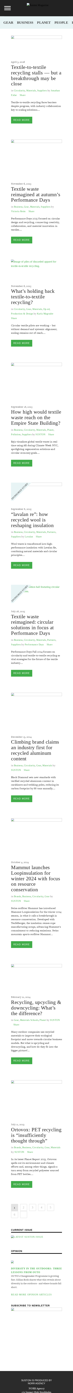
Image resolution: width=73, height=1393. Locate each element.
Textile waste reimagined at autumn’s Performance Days (35, 194)
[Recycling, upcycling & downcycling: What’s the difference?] (36, 976)
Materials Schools (29, 1020)
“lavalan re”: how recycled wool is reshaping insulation (32, 519)
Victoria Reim (18, 211)
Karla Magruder (45, 313)
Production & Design (22, 313)
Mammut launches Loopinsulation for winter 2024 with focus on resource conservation (35, 878)
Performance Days (34, 644)
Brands (17, 896)
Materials (31, 90)
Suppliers (42, 90)
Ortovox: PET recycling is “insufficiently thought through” (36, 1135)
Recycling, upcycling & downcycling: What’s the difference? (36, 1007)
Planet (44, 22)
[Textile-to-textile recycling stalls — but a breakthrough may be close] (36, 45)
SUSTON (40, 434)
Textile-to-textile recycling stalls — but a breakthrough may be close (36, 75)
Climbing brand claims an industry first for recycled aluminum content (35, 750)
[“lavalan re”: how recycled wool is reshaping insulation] (36, 492)
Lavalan (29, 536)
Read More (21, 120)
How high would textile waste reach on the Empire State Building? (36, 417)
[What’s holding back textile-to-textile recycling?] (36, 268)
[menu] (7, 8)
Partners (51, 532)
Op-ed (46, 309)
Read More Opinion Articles (31, 1294)
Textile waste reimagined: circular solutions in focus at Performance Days (32, 625)
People (61, 22)
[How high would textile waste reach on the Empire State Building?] (36, 381)
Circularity (19, 90)
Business (25, 22)
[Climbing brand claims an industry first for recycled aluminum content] (36, 711)
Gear (8, 22)
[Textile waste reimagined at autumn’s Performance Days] (36, 157)
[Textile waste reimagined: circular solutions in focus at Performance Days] (36, 594)
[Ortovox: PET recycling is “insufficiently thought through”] (36, 1098)
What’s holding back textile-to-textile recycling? (33, 296)
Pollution (16, 434)
